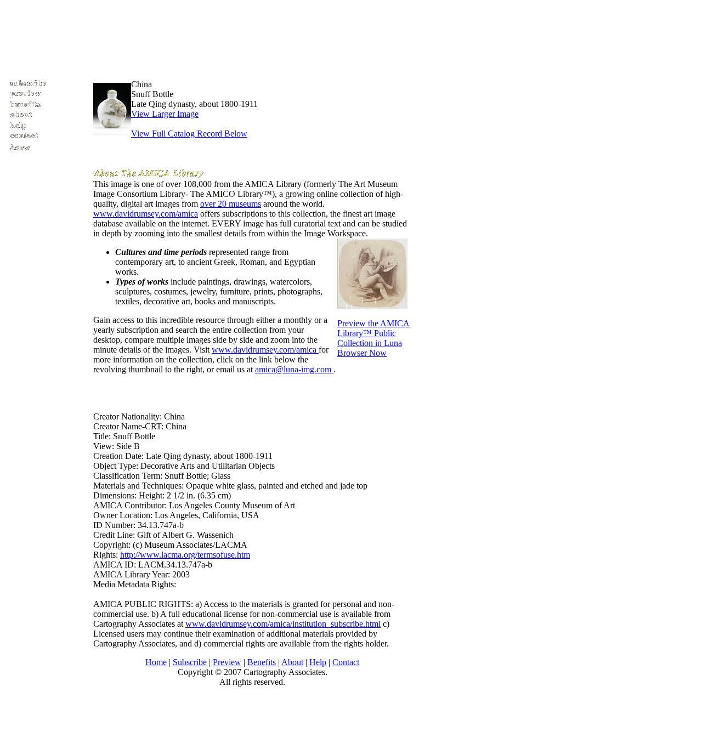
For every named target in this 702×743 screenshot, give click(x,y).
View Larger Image (165, 113)
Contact (345, 662)
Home (156, 662)
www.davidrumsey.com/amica (145, 213)
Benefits (261, 662)
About (292, 662)
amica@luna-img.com (294, 369)
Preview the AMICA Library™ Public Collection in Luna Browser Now (373, 338)
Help (317, 662)
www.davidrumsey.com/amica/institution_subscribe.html (283, 623)
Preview (227, 662)
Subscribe (190, 662)
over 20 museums (230, 203)
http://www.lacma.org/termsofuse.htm (185, 554)
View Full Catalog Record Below (189, 133)
